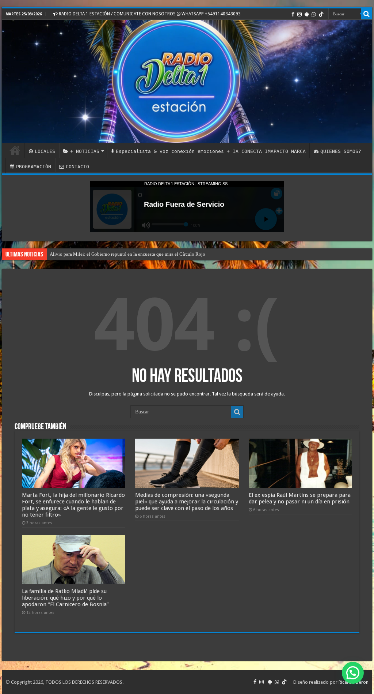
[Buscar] (366, 13)
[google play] (306, 14)
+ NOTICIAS (84, 151)
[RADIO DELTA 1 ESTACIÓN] (187, 81)
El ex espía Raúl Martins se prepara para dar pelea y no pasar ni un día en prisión (300, 498)
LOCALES (45, 151)
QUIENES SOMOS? (340, 151)
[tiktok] (321, 14)
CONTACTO (77, 166)
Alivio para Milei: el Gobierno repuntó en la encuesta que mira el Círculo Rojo (127, 254)
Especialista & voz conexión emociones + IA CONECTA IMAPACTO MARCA (211, 151)
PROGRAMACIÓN (33, 166)
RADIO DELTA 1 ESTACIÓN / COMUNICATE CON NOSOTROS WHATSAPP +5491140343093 (149, 13)
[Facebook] (293, 14)
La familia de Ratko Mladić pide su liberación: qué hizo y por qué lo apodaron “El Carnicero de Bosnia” (65, 598)
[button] (353, 673)
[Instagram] (299, 14)
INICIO (14, 150)
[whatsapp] (314, 14)
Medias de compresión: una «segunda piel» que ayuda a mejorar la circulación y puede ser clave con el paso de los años (186, 501)
